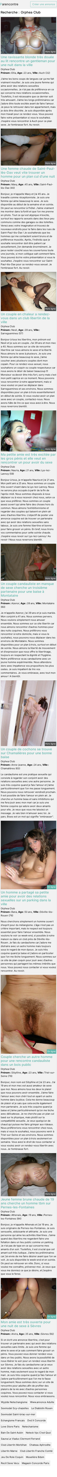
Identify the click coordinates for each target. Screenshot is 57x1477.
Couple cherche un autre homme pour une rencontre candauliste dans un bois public (26, 1061)
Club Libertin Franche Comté (36, 1450)
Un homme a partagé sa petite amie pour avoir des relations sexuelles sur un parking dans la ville (26, 898)
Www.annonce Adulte (42, 1402)
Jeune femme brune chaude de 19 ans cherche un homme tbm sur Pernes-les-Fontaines (27, 1203)
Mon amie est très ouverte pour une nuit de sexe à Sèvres (26, 1324)
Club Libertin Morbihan (14, 1444)
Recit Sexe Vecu (10, 1463)
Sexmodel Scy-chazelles (15, 1408)
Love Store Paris (10, 1426)
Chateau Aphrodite (40, 1444)
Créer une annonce (43, 4)
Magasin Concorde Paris (35, 1463)
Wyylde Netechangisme (14, 1402)
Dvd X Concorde (36, 1420)
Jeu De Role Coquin (12, 1457)
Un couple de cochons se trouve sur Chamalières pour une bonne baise (26, 753)
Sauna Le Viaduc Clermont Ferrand (20, 1438)
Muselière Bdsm (35, 1457)
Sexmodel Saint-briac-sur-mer (18, 1414)
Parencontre (9, 4)
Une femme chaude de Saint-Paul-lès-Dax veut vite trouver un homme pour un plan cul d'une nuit (28, 172)
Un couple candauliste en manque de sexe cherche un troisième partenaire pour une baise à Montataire (27, 589)
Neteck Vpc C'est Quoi (38, 1432)
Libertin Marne (9, 1450)
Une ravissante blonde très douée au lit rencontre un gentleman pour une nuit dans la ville (28, 61)
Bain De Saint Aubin (12, 1432)
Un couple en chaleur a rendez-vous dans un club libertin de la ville (25, 318)
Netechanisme (30, 1426)
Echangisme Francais (13, 1420)
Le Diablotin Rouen (42, 1408)
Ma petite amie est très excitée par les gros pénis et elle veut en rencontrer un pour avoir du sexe (28, 458)
